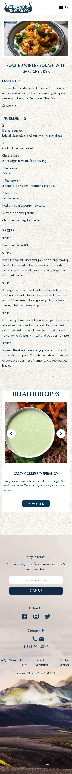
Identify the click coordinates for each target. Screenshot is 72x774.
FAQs (3, 660)
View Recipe (36, 503)
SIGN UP (36, 591)
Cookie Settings (64, 662)
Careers (13, 660)
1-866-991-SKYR (36, 647)
